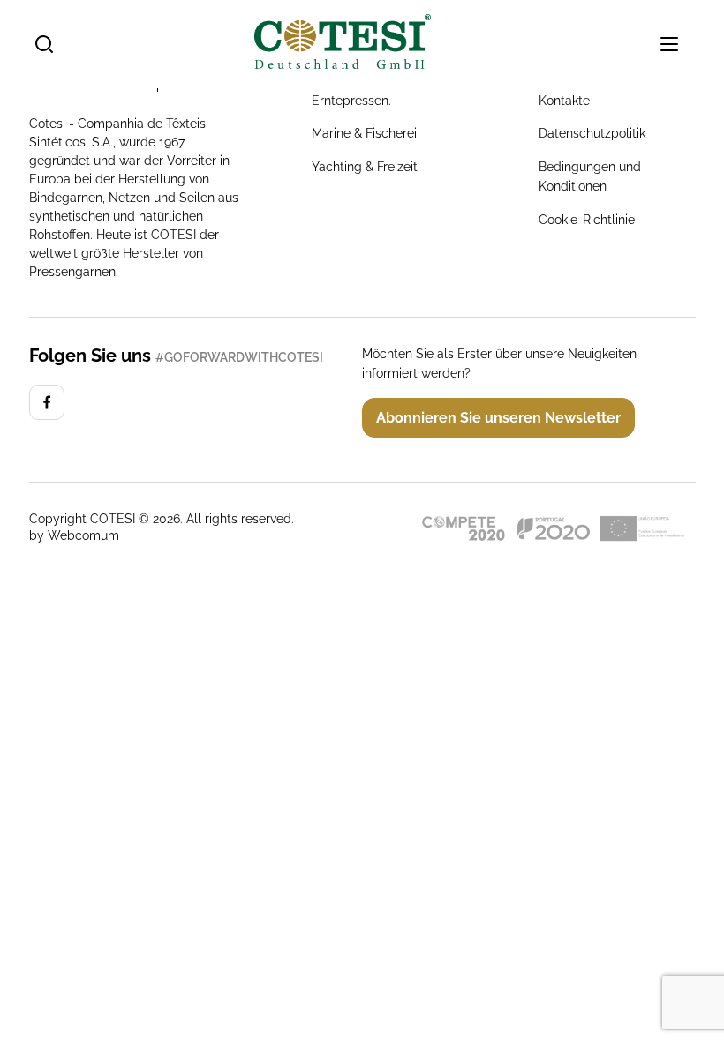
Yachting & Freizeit (365, 167)
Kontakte (564, 100)
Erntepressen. (351, 100)
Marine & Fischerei (364, 133)
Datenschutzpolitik (592, 133)
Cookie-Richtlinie (587, 219)
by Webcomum (74, 535)
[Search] (44, 44)
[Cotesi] (46, 402)
